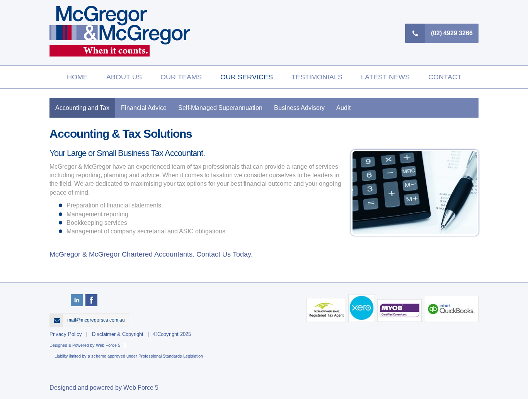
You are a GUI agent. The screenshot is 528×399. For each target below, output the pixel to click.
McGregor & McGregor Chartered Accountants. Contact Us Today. (151, 254)
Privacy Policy (65, 334)
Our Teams (181, 77)
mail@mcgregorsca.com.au (96, 320)
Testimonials (316, 77)
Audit (343, 107)
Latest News (385, 77)
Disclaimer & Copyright (117, 334)
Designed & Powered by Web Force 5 (84, 345)
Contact (445, 77)
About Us (124, 77)
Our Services (246, 77)
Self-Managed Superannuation (220, 107)
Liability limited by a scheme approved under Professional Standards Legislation (129, 356)
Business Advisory (299, 107)
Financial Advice (144, 107)
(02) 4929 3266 (452, 33)
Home (77, 77)
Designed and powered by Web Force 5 (103, 387)
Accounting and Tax (82, 107)
